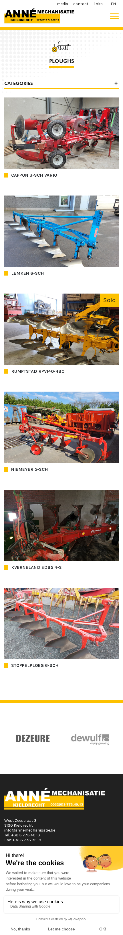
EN (113, 3)
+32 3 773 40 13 (25, 835)
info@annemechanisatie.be (29, 830)
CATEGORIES (18, 83)
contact (80, 3)
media (62, 3)
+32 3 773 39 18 (27, 840)
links (98, 3)
